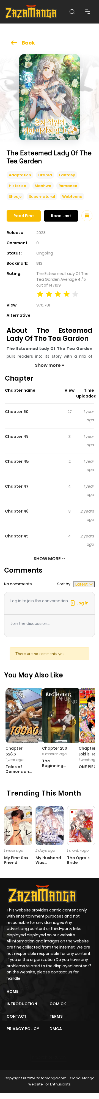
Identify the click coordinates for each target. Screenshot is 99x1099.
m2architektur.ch (49, 1057)
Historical (18, 185)
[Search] (72, 11)
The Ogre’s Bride (78, 860)
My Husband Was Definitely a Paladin (48, 864)
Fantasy (67, 175)
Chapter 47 (17, 486)
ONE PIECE (89, 767)
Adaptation (20, 175)
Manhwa (43, 185)
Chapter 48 (17, 461)
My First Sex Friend (16, 860)
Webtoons (72, 196)
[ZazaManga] (31, 11)
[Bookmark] (86, 215)
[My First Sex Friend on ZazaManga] (18, 825)
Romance (68, 185)
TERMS (56, 1016)
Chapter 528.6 (14, 751)
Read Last (61, 216)
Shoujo (15, 196)
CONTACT (16, 1016)
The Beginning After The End (52, 768)
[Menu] (88, 11)
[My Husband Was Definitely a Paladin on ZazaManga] (49, 825)
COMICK (58, 1004)
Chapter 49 (17, 436)
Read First (23, 216)
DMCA (56, 1029)
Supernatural (42, 196)
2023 (41, 232)
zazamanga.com (51, 1078)
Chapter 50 (17, 411)
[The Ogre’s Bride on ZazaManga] (81, 825)
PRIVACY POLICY (23, 1029)
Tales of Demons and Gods (19, 771)
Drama (45, 175)
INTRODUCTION (22, 1004)
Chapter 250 (54, 748)
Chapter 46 (17, 511)
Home (12, 991)
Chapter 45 (17, 536)
